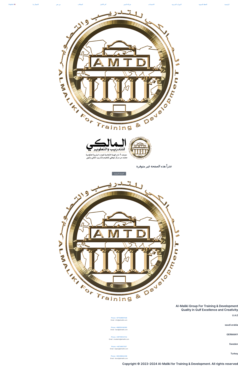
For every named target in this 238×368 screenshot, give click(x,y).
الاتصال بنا (36, 4)
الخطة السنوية (203, 4)
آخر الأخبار (103, 4)
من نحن (58, 4)
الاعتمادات (151, 4)
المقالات (80, 4)
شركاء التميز (127, 4)
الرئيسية (227, 4)
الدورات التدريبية (176, 4)
